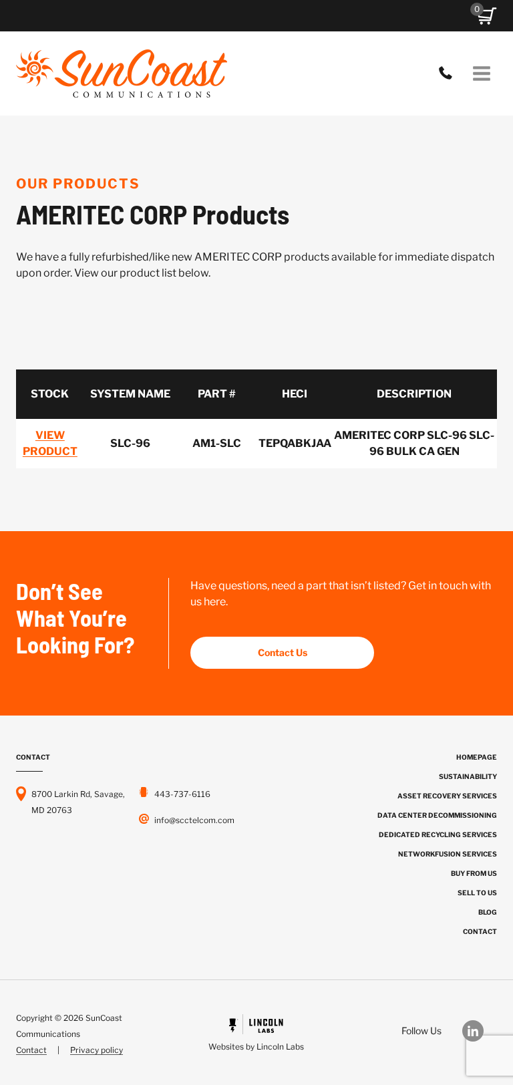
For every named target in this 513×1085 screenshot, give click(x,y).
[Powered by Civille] (256, 1034)
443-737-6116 (449, 73)
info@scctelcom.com (194, 820)
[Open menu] (481, 73)
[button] (487, 16)
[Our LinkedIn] (479, 1031)
